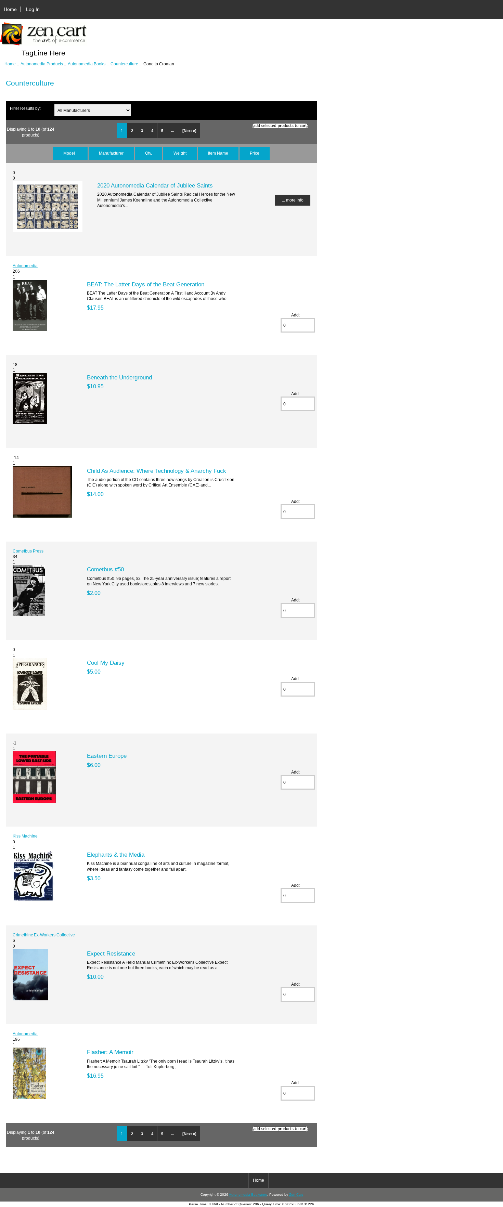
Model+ (70, 153)
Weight (179, 153)
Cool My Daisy (106, 662)
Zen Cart (296, 1194)
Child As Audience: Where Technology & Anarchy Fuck (156, 470)
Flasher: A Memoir (110, 1052)
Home (10, 9)
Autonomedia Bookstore (248, 1194)
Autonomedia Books (86, 64)
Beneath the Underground (119, 377)
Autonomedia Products (42, 64)
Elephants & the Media (115, 854)
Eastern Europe (107, 755)
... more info (293, 200)
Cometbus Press (28, 551)
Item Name (218, 153)
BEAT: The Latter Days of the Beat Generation (145, 284)
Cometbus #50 (105, 569)
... (172, 131)
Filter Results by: (25, 108)
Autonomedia (25, 265)
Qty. (148, 153)
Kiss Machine (25, 836)
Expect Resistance (111, 953)
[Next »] (189, 131)
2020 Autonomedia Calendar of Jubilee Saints (155, 185)
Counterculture (124, 64)
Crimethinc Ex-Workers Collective (44, 935)
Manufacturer (111, 153)
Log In (33, 9)
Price (254, 153)
